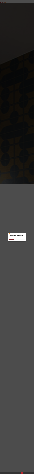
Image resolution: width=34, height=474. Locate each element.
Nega (16, 239)
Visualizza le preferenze (22, 239)
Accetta (11, 239)
